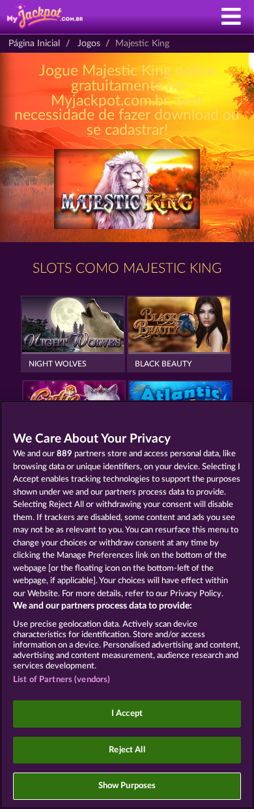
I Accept (127, 713)
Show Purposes (127, 786)
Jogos (89, 43)
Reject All (127, 750)
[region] (127, 604)
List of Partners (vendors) (61, 680)
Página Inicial (34, 43)
